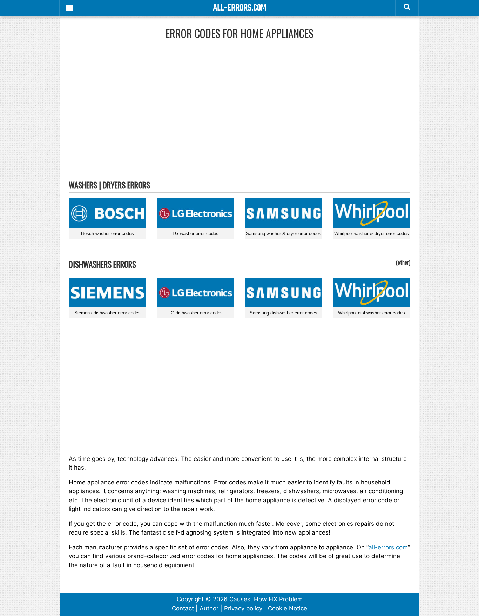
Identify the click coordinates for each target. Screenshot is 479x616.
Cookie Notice (287, 608)
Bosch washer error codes (107, 233)
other (403, 262)
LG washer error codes (195, 233)
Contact (183, 608)
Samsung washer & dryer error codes (283, 233)
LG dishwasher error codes (195, 313)
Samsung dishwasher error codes (283, 313)
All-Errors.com (239, 8)
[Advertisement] (239, 115)
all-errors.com (388, 547)
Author (209, 608)
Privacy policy (243, 608)
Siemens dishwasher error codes (107, 313)
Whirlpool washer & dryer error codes (371, 233)
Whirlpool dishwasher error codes (371, 313)
